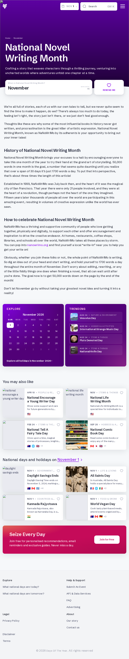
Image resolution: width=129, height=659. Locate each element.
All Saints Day (100, 476)
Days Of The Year (56, 650)
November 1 (68, 460)
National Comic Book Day (101, 431)
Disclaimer (9, 634)
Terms (6, 640)
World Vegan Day (102, 504)
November (18, 38)
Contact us (73, 627)
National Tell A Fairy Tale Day (37, 431)
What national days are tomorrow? (23, 593)
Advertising (73, 607)
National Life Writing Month (100, 399)
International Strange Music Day (99, 329)
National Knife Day (91, 351)
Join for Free (107, 539)
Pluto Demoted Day (91, 340)
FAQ (69, 600)
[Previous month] (9, 314)
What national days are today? (21, 586)
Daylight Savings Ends (43, 476)
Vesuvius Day (88, 318)
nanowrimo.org (37, 245)
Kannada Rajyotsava (42, 504)
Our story (72, 620)
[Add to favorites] (58, 393)
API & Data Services (79, 593)
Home (7, 38)
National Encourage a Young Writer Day (41, 399)
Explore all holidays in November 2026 (29, 360)
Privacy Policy (11, 620)
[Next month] (57, 314)
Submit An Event (76, 586)
